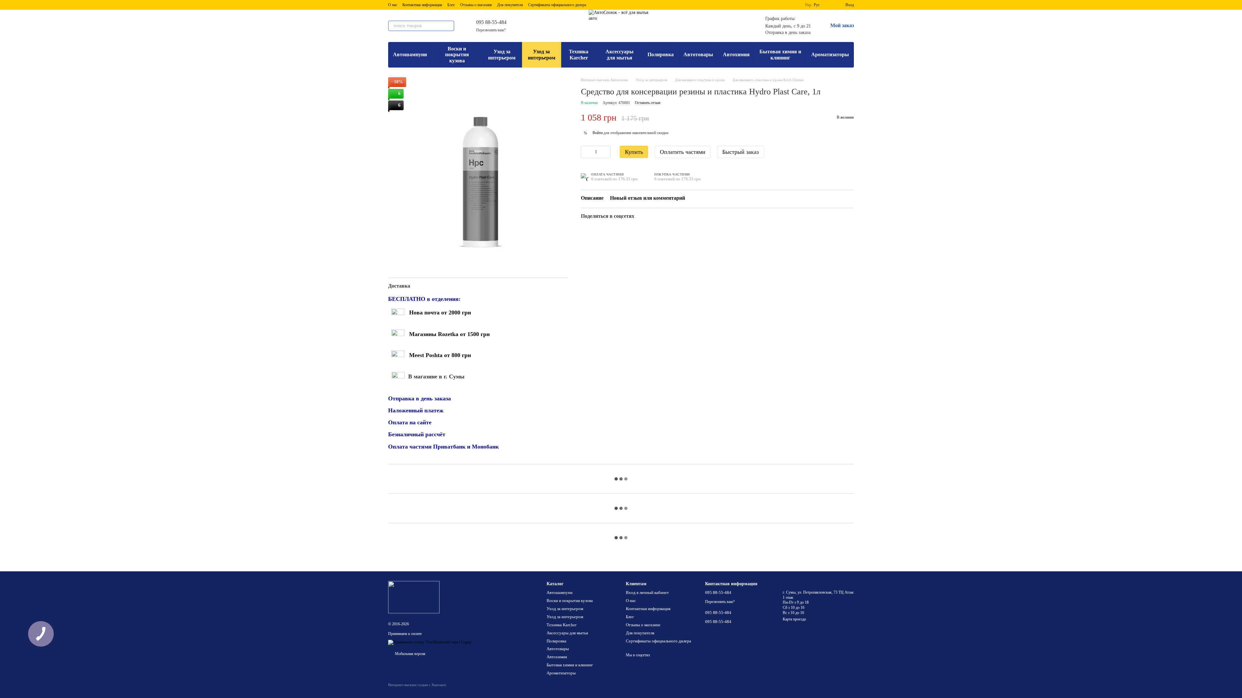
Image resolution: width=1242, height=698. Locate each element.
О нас (392, 5)
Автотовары (698, 54)
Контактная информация (422, 5)
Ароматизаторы (830, 54)
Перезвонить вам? (491, 30)
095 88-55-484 (491, 22)
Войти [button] (598, 133)
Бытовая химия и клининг (780, 54)
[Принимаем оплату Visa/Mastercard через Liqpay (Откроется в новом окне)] (430, 642)
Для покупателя (510, 5)
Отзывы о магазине (476, 5)
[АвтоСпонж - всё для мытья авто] (414, 597)
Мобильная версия (409, 653)
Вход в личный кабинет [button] (647, 592)
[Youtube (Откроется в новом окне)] (551, 25)
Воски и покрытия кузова (457, 54)
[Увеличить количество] (605, 152)
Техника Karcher (578, 54)
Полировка (661, 54)
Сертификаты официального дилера (557, 5)
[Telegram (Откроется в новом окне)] (528, 25)
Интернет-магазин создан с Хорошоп (417, 685)
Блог (451, 5)
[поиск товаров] (449, 26)
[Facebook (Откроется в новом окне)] (544, 25)
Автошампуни (410, 54)
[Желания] (828, 4)
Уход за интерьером (502, 54)
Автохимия (736, 54)
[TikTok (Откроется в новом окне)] (559, 25)
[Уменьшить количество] (585, 152)
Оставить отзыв (647, 102)
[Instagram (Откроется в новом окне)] (536, 25)
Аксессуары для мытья (619, 54)
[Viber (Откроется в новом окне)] (520, 25)
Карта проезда (794, 619)
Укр (808, 5)
